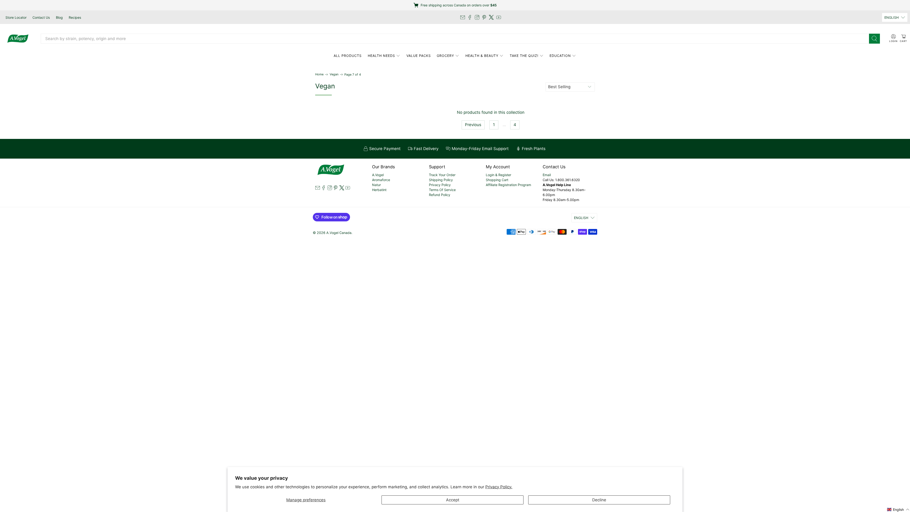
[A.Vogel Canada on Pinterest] (484, 17)
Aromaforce (381, 180)
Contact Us (41, 17)
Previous (473, 124)
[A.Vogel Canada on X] (491, 17)
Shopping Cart (497, 180)
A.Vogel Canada (338, 233)
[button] (898, 509)
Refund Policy (439, 195)
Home (319, 74)
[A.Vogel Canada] (18, 39)
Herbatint (379, 190)
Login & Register (498, 175)
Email (547, 175)
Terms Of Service (442, 190)
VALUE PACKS (418, 56)
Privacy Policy (440, 185)
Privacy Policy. (498, 487)
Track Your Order (442, 175)
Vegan (334, 74)
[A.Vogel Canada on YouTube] (498, 17)
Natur (376, 185)
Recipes (75, 17)
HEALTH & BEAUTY (481, 56)
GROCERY (445, 56)
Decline (599, 500)
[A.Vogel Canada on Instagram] (477, 17)
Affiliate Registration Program (508, 185)
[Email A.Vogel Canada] (462, 17)
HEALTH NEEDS (381, 56)
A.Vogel (378, 175)
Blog (59, 17)
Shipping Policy (441, 180)
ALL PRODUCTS (348, 56)
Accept (452, 500)
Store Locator (16, 17)
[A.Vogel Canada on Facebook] (469, 17)
